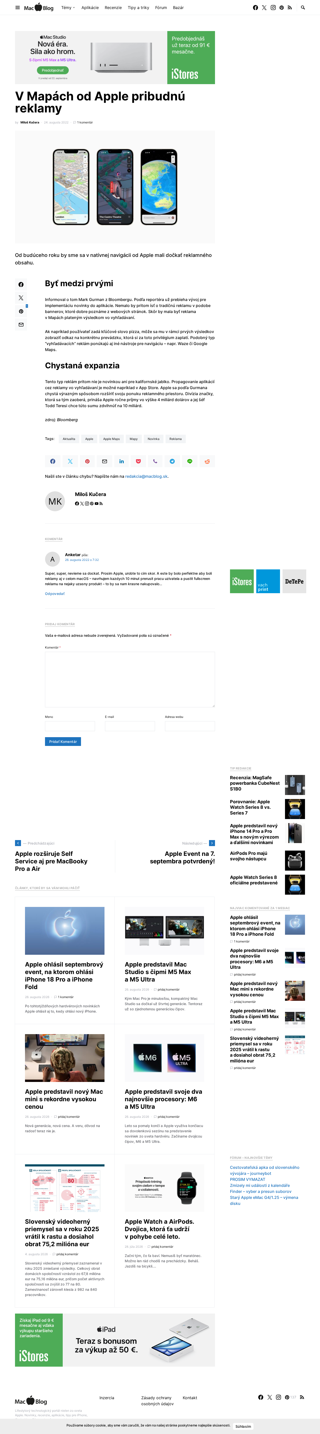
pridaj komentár (169, 989)
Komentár (53, 647)
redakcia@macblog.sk (146, 476)
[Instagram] (273, 7)
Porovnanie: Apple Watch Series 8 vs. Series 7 (250, 807)
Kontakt (190, 1397)
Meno (49, 717)
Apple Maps (111, 439)
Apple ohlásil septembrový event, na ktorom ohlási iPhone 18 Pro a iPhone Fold (64, 976)
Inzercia (107, 1397)
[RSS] (290, 7)
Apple (89, 439)
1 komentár (85, 122)
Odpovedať (54, 593)
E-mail (109, 717)
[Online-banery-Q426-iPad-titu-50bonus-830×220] (115, 1339)
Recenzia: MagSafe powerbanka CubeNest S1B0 (255, 783)
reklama (176, 439)
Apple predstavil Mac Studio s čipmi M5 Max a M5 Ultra (158, 972)
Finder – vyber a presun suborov (261, 1191)
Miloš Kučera (29, 122)
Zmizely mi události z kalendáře (260, 1185)
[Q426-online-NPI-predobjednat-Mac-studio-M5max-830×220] (115, 57)
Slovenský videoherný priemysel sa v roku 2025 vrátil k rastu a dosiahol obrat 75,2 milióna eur (62, 1233)
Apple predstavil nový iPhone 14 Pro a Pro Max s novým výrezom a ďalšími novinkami (254, 834)
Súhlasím (243, 1426)
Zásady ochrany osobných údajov (157, 1400)
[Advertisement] (115, 793)
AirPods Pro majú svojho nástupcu (248, 856)
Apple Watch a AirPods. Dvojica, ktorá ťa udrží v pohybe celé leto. (159, 1229)
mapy (134, 439)
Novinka (154, 439)
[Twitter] (264, 7)
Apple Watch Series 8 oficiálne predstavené (254, 880)
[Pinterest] (282, 7)
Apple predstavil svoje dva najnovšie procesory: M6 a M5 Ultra (163, 1099)
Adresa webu (174, 717)
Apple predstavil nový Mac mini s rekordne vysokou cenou (64, 1099)
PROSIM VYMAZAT (247, 1179)
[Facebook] (255, 7)
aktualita (69, 439)
